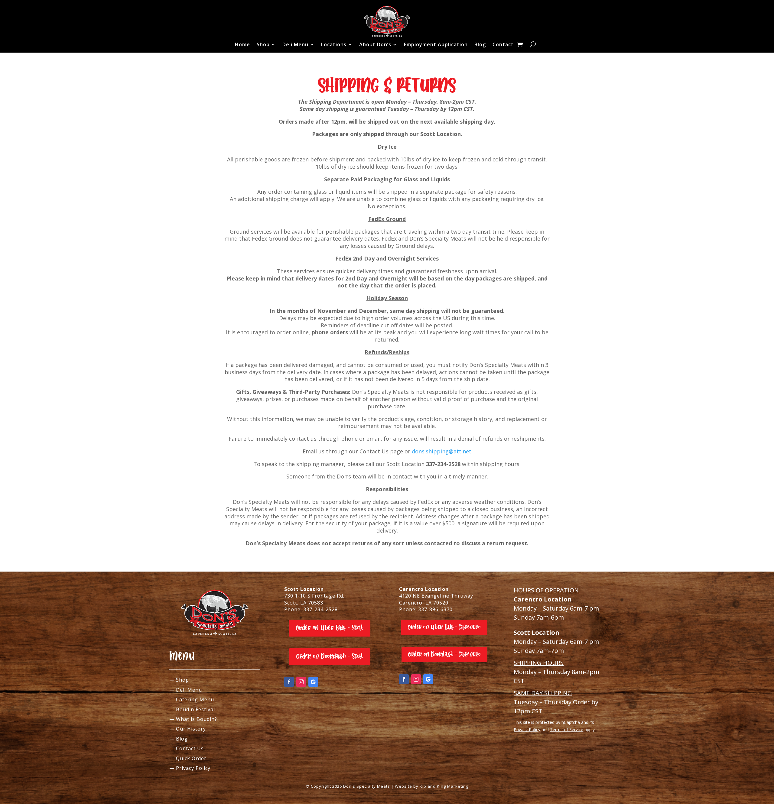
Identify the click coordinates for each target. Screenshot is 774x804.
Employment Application (436, 44)
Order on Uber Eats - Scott (329, 628)
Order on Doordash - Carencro (444, 654)
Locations (333, 44)
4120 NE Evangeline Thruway (436, 595)
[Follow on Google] (313, 682)
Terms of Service (566, 729)
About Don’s (375, 44)
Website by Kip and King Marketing (431, 786)
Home (242, 44)
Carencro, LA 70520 (423, 602)
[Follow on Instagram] (301, 682)
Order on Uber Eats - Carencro (444, 627)
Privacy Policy (527, 729)
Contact (503, 44)
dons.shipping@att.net (441, 451)
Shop (263, 44)
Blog (480, 44)
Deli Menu (295, 44)
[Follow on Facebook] (289, 682)
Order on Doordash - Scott (329, 656)
